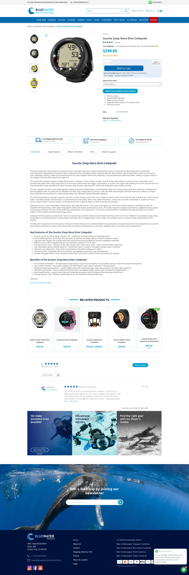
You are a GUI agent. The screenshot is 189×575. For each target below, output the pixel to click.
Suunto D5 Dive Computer (67, 340)
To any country (94, 142)
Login (75, 564)
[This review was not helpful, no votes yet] (146, 408)
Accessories (107, 20)
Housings (52, 20)
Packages (71, 20)
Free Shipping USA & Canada (53, 139)
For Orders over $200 (49, 141)
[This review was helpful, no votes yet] (142, 408)
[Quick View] (48, 310)
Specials (153, 20)
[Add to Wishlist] (48, 316)
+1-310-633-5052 (115, 120)
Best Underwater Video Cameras (132, 556)
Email (105, 120)
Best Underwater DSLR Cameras (131, 552)
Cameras (81, 20)
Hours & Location (80, 560)
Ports (89, 20)
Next (34, 91)
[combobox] (103, 11)
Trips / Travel (119, 20)
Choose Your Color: (110, 80)
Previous (34, 30)
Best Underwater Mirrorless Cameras (134, 548)
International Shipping (98, 140)
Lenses (96, 20)
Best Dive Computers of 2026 (40, 283)
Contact (76, 548)
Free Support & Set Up (144, 139)
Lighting (61, 20)
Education (143, 20)
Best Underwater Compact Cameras (133, 544)
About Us (77, 544)
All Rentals (132, 20)
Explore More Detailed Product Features (120, 91)
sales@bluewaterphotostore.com (46, 560)
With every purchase (142, 142)
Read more (74, 401)
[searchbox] (48, 375)
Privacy (76, 556)
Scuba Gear (41, 20)
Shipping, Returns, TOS (82, 552)
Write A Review (140, 365)
